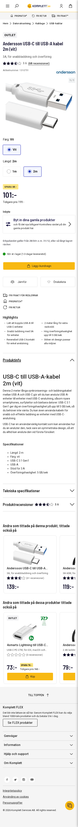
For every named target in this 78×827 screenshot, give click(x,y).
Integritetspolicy (12, 790)
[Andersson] (65, 72)
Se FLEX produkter (20, 722)
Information (12, 745)
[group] (39, 104)
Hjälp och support (16, 754)
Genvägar (10, 736)
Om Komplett (13, 763)
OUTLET (10, 35)
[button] (12, 150)
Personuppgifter (13, 802)
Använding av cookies (16, 796)
